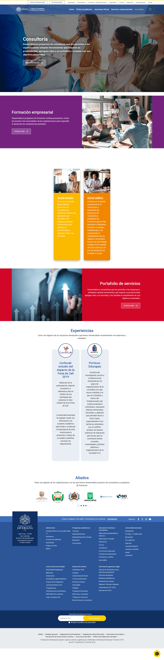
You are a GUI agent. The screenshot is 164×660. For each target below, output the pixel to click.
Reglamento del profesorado (94, 634)
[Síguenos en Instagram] (146, 519)
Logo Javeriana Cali (53, 597)
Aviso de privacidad (83, 637)
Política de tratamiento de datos (105, 637)
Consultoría (103, 548)
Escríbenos (112, 519)
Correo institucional (79, 579)
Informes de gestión (106, 575)
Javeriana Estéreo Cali (54, 585)
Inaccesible (50, 543)
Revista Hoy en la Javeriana (82, 600)
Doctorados (76, 543)
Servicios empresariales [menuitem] (122, 9)
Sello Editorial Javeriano (54, 594)
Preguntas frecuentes (80, 591)
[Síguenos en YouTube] (150, 519)
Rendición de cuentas (106, 581)
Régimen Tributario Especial (109, 584)
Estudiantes (129, 531)
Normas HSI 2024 (105, 590)
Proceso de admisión (53, 539)
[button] (78, 506)
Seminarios (103, 542)
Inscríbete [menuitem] (139, 9)
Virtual (121, 2)
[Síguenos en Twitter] (142, 519)
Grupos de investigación (54, 582)
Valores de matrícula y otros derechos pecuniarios (109, 571)
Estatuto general (51, 634)
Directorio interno (78, 582)
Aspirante (71, 2)
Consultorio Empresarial (107, 554)
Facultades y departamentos (56, 579)
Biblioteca (49, 573)
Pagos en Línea (51, 546)
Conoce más (19, 131)
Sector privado (65, 197)
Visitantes (128, 555)
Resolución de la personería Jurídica (60, 637)
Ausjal (127, 552)
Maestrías (75, 540)
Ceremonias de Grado (80, 576)
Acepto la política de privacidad (83, 622)
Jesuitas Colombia (132, 549)
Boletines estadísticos (107, 578)
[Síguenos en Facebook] (138, 519)
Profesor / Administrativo (97, 2)
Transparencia (51, 588)
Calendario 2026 (78, 570)
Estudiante (81, 2)
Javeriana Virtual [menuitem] (101, 9)
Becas (48, 549)
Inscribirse (49, 536)
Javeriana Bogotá (131, 546)
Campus (75, 573)
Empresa (130, 2)
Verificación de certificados (56, 591)
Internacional (140, 2)
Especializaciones (78, 534)
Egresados (129, 537)
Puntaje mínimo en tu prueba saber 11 (58, 532)
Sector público (95, 197)
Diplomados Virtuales (106, 539)
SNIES (40, 634)
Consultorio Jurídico (106, 557)
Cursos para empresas (107, 551)
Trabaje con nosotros (80, 597)
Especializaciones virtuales (81, 537)
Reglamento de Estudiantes (70, 634)
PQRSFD (75, 588)
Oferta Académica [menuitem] (84, 9)
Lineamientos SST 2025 (107, 587)
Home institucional (37, 2)
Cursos (101, 545)
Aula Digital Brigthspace (54, 570)
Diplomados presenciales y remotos (108, 534)
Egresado (113, 2)
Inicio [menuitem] (71, 9)
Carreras (75, 531)
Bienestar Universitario (115, 634)
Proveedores (130, 540)
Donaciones (50, 576)
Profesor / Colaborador (133, 534)
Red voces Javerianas (80, 594)
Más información (32, 63)
